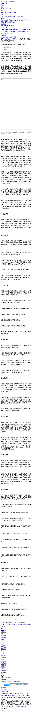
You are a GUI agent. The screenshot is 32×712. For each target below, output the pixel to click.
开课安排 (21, 20)
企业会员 (3, 8)
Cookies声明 (16, 706)
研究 (2, 14)
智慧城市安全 (21, 31)
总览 (2, 16)
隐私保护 (3, 689)
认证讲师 (11, 20)
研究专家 (15, 16)
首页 (2, 39)
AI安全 (2, 29)
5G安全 (27, 31)
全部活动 (3, 12)
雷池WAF (19, 684)
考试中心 (3, 1)
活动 (2, 10)
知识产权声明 (4, 691)
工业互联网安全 (6, 31)
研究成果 (9, 16)
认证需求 (11, 25)
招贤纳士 (13, 37)
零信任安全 (23, 29)
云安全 (6, 29)
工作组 (5, 16)
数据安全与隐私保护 (14, 29)
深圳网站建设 (26, 697)
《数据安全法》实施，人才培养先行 (15, 622)
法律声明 (3, 688)
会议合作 (8, 12)
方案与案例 (4, 27)
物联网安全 (14, 31)
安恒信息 (25, 684)
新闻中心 (8, 37)
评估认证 (3, 24)
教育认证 (3, 18)
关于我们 (3, 35)
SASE (2, 33)
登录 (3, 3)
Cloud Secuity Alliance (12, 681)
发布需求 (9, 33)
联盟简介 (3, 37)
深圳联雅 (3, 699)
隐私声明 (23, 706)
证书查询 (8, 1)
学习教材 (12, 22)
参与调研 (20, 16)
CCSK (2, 652)
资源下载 (13, 1)
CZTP (2, 653)
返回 (2, 42)
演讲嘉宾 (13, 12)
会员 (2, 7)
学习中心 (27, 20)
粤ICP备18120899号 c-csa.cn (12, 695)
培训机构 (16, 20)
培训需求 (7, 22)
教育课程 (5, 20)
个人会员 (8, 8)
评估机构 (5, 25)
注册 (6, 3)
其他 (5, 33)
